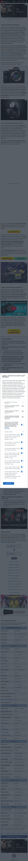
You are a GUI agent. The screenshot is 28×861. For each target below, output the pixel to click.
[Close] (25, 375)
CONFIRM (8, 483)
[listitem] (14, 403)
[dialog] (14, 430)
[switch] (22, 406)
